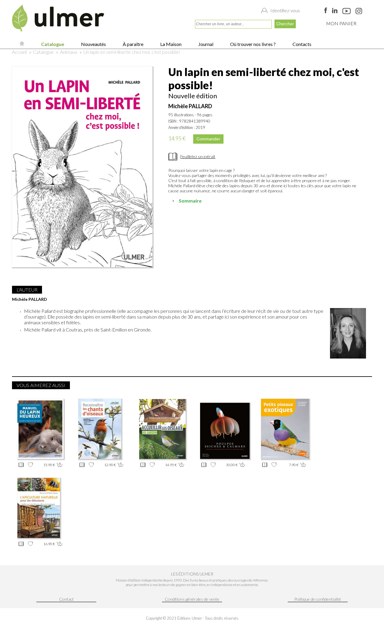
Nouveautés (93, 44)
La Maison (170, 44)
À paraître (132, 44)
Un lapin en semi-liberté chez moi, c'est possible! (131, 52)
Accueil (19, 52)
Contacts (301, 44)
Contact (66, 599)
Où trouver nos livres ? (252, 44)
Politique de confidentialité (317, 599)
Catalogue (52, 44)
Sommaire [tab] (190, 200)
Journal (205, 44)
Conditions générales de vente (192, 599)
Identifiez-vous (285, 10)
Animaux (68, 52)
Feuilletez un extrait (197, 156)
